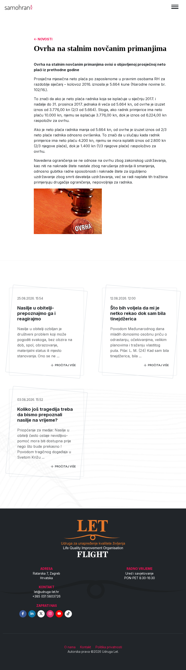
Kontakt (85, 647)
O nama (70, 647)
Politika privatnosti (108, 647)
